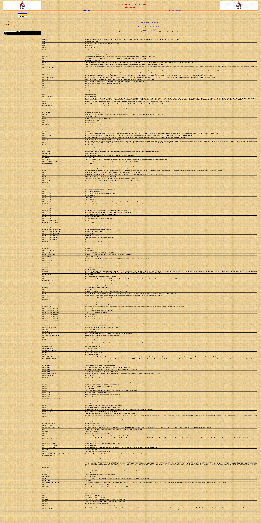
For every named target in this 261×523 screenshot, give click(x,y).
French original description (150, 33)
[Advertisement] (149, 16)
